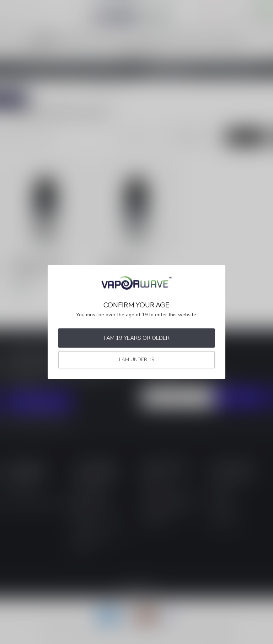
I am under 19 (136, 359)
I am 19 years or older (137, 338)
